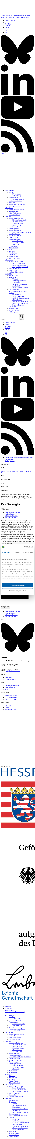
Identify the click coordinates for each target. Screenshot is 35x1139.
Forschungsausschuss (19, 1105)
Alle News (12, 1017)
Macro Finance (17, 1050)
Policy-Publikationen (11, 516)
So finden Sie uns (14, 1135)
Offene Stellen (16, 1119)
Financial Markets (17, 1046)
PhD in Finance (17, 1124)
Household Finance (18, 1048)
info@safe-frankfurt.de (13, 671)
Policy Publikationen (15, 1093)
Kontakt (7, 26)
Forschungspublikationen (12, 512)
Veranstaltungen (13, 1022)
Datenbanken (13, 1077)
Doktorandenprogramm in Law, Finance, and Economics (22, 1127)
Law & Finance (17, 1051)
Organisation (12, 1102)
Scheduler (12, 1079)
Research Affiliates (18, 1067)
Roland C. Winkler (25, 472)
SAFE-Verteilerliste (15, 1031)
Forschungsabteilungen (16, 1043)
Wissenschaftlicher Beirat (20, 1109)
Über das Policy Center (16, 1086)
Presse (7, 22)
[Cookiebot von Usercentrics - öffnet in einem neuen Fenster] (25, 547)
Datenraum (12, 1076)
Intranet (7, 27)
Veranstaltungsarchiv (18, 1024)
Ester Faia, (15, 472)
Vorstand (15, 1103)
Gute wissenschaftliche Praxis (18, 1116)
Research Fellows (17, 1065)
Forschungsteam (14, 1053)
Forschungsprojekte (15, 1055)
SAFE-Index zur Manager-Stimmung (20, 1057)
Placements (15, 1069)
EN (6, 31)
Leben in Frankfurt (18, 1129)
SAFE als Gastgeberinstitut (20, 1122)
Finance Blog (13, 1095)
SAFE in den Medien (15, 1025)
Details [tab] (17, 552)
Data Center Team (14, 1083)
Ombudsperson (13, 1072)
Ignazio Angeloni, (6, 472)
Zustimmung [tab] (6, 552)
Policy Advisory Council (20, 1091)
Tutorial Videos (13, 1081)
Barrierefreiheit (9, 1010)
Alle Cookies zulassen (17, 585)
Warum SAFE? (13, 1100)
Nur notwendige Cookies (17, 591)
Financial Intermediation (19, 1044)
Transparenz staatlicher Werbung (15, 1012)
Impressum (8, 1006)
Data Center (8, 1074)
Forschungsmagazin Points (17, 1029)
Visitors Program (14, 1062)
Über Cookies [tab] (28, 552)
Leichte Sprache (10, 20)
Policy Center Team (18, 1088)
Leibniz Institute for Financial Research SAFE (19, 457)
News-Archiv (16, 1018)
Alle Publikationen (10, 517)
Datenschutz (8, 1008)
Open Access (13, 1070)
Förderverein (12, 1131)
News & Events (9, 1015)
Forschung (8, 1041)
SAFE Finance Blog (15, 1020)
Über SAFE (8, 1098)
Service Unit (16, 1110)
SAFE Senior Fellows (19, 1090)
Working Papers (9, 461)
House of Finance (14, 1133)
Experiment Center (14, 1058)
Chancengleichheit (14, 1114)
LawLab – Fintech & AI (16, 1096)
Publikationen (9, 459)
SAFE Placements (18, 1121)
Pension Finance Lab (15, 1060)
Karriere (11, 1117)
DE (6, 32)
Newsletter (8, 24)
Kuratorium (16, 1107)
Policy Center (9, 1084)
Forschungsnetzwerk (15, 1063)
